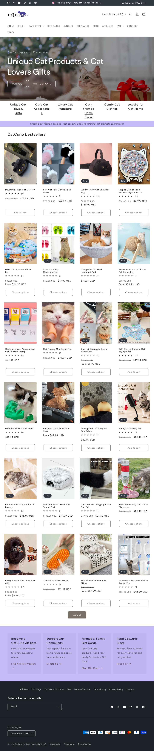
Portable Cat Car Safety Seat (56, 430)
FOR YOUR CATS (42, 83)
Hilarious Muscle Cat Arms (19, 428)
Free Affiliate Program (23, 663)
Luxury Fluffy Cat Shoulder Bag (95, 191)
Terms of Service (82, 689)
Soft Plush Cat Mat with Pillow (93, 582)
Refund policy (55, 744)
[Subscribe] (58, 706)
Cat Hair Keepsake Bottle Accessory (94, 350)
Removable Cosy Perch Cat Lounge (19, 506)
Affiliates (24, 689)
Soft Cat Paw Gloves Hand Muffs (57, 191)
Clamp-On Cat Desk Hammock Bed (91, 270)
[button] (21, 26)
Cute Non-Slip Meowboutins (50, 270)
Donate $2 (52, 663)
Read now (122, 663)
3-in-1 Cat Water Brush (55, 580)
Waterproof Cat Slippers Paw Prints (94, 430)
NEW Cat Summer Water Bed (18, 270)
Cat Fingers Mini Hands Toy (57, 349)
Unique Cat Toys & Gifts (18, 109)
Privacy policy (69, 744)
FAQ (69, 689)
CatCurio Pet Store (23, 744)
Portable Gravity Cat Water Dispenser (133, 506)
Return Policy (100, 689)
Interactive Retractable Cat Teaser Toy (133, 582)
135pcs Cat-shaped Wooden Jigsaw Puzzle (130, 191)
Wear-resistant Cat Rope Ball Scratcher (132, 270)
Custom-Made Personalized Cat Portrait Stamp (20, 350)
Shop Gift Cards (90, 668)
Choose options (58, 212)
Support (130, 689)
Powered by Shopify (39, 744)
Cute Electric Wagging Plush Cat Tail (96, 506)
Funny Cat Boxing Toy (130, 428)
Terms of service (84, 744)
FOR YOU (17, 83)
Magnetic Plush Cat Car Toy (20, 190)
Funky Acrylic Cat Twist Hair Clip (20, 582)
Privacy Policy (116, 689)
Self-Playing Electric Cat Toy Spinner (132, 350)
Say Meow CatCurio (54, 689)
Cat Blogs (36, 689)
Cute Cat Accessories (42, 109)
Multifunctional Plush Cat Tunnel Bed (56, 506)
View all (77, 615)
